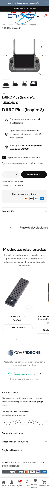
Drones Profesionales (18, 24)
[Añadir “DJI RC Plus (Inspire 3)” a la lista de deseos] (41, 38)
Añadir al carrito (34, 174)
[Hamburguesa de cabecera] (5, 16)
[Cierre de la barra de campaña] (46, 3)
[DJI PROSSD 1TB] (17, 292)
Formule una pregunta (16, 163)
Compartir (39, 163)
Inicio (4, 24)
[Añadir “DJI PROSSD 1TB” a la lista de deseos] (28, 308)
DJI (3, 93)
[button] (6, 3)
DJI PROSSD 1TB (17, 316)
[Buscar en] (38, 16)
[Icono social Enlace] (4, 422)
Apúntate (41, 3)
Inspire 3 (34, 24)
